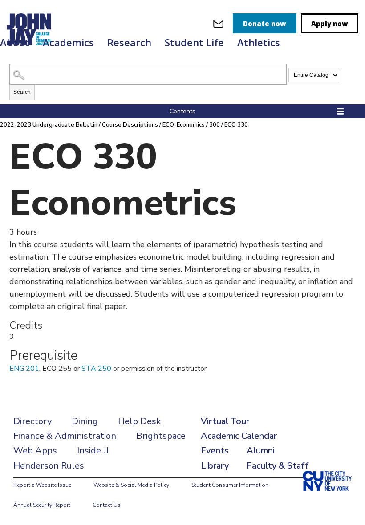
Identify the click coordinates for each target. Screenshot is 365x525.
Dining (85, 421)
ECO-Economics (183, 125)
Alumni (261, 451)
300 (214, 125)
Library (215, 466)
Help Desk (139, 421)
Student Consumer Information (229, 485)
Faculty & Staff (278, 466)
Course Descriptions (130, 125)
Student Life (194, 42)
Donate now (264, 23)
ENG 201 (24, 368)
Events (215, 451)
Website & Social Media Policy (131, 485)
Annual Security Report (41, 505)
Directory (32, 421)
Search (22, 92)
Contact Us (107, 505)
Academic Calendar (239, 436)
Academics (68, 42)
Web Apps (35, 451)
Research (129, 42)
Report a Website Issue (42, 485)
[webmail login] (218, 23)
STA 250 (96, 368)
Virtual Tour (225, 421)
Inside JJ (93, 451)
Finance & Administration (64, 436)
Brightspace (161, 436)
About (14, 42)
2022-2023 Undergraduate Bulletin (48, 125)
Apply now (329, 23)
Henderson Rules (48, 466)
